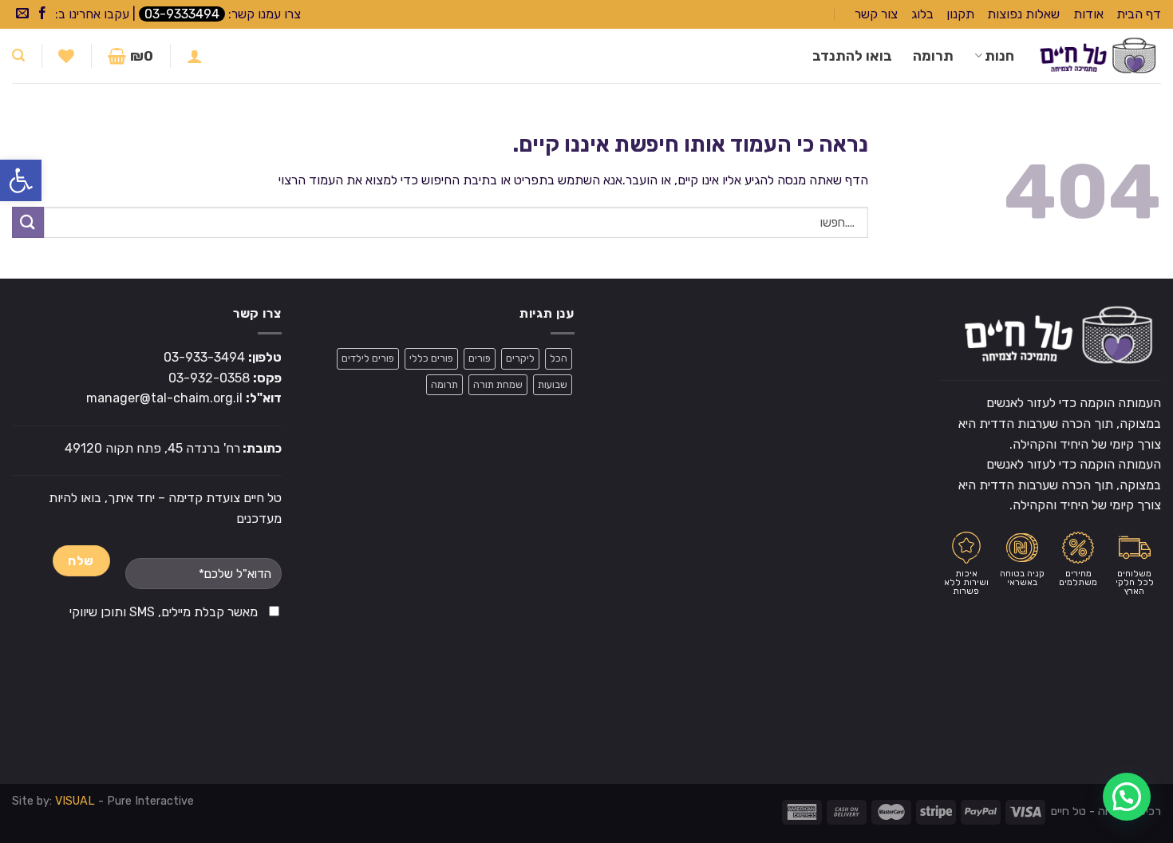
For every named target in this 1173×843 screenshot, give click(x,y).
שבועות (552, 384)
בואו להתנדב (852, 56)
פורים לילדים (368, 358)
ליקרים (520, 358)
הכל (558, 358)
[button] (20, 180)
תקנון (960, 14)
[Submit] (28, 222)
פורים (479, 358)
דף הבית (1138, 14)
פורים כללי (431, 358)
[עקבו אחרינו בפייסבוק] (42, 14)
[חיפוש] (18, 55)
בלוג (922, 14)
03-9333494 (181, 14)
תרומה (933, 56)
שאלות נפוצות (1023, 14)
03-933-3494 (204, 357)
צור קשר (876, 14)
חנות (999, 56)
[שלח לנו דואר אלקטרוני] (22, 14)
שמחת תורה (498, 384)
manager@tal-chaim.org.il (164, 398)
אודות (1088, 14)
